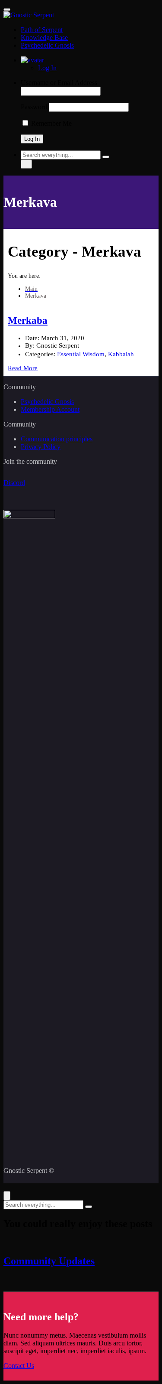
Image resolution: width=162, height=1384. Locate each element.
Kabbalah (121, 354)
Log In (47, 68)
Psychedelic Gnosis (47, 45)
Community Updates (49, 1261)
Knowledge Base (44, 37)
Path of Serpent (42, 29)
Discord (14, 482)
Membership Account (50, 409)
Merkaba (28, 320)
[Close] (6, 1195)
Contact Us (18, 1365)
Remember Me (50, 123)
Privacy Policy (40, 446)
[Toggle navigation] (6, 9)
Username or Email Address (59, 82)
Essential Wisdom (81, 354)
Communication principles (56, 439)
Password (34, 107)
